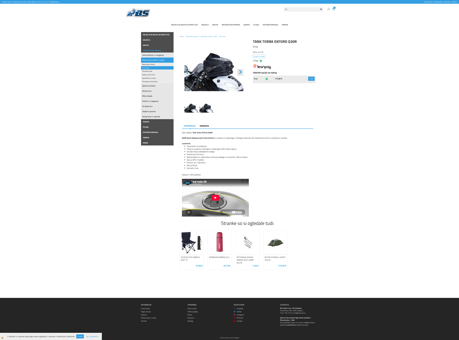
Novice (189, 314)
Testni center (192, 308)
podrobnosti (291, 325)
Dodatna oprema (149, 111)
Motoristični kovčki (148, 64)
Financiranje (145, 308)
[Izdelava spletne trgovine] (236, 338)
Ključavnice (146, 90)
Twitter (239, 311)
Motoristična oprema (231, 24)
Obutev (215, 24)
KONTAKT (454, 2)
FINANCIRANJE (438, 2)
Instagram (240, 314)
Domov (182, 36)
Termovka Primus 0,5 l (219, 257)
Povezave (190, 318)
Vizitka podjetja (192, 311)
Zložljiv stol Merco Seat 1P (190, 258)
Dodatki (246, 24)
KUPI (311, 78)
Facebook (240, 308)
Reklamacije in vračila (148, 318)
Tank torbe (145, 68)
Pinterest (240, 318)
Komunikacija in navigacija (153, 55)
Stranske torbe (147, 71)
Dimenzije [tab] (204, 125)
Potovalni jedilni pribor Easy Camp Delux (245, 260)
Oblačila (205, 24)
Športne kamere (148, 85)
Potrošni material (270, 24)
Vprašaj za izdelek (259, 56)
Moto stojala (147, 96)
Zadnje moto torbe (148, 74)
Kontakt (144, 321)
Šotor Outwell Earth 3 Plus (275, 258)
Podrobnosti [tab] (190, 125)
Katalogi (190, 321)
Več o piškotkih (92, 336)
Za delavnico (147, 106)
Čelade (256, 24)
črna (255, 78)
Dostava (144, 314)
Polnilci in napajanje (150, 101)
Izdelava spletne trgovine (227, 338)
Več (191, 244)
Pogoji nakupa (146, 311)
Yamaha (285, 24)
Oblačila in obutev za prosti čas (184, 24)
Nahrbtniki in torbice (149, 78)
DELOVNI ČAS (428, 2)
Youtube (239, 321)
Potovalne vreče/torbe (149, 81)
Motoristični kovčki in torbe (153, 60)
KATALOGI (447, 2)
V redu (80, 336)
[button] (240, 72)
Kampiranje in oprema (151, 116)
